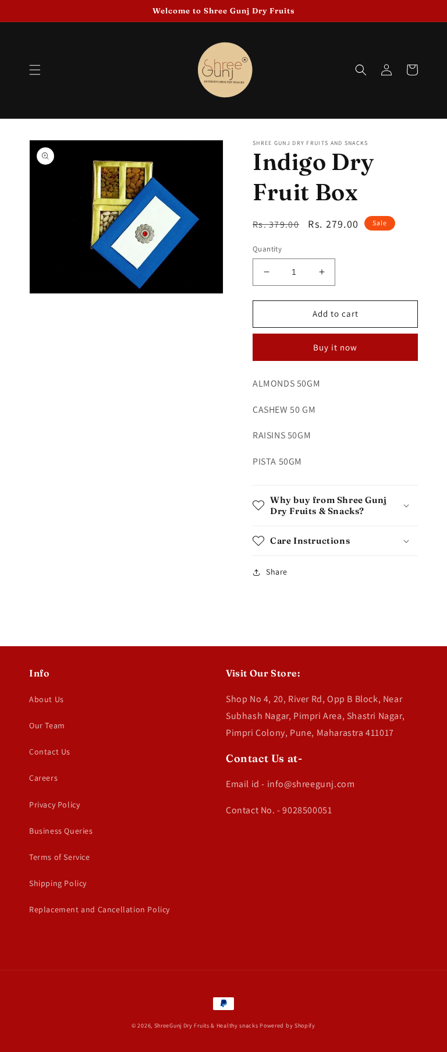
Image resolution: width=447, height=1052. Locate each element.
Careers (43, 778)
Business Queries (61, 831)
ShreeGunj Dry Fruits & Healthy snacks (206, 1025)
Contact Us (49, 751)
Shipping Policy (58, 883)
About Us (46, 699)
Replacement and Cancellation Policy (99, 909)
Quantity (267, 249)
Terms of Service (59, 857)
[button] (35, 70)
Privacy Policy (54, 804)
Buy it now (335, 347)
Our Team (47, 725)
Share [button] (277, 571)
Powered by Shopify (287, 1025)
